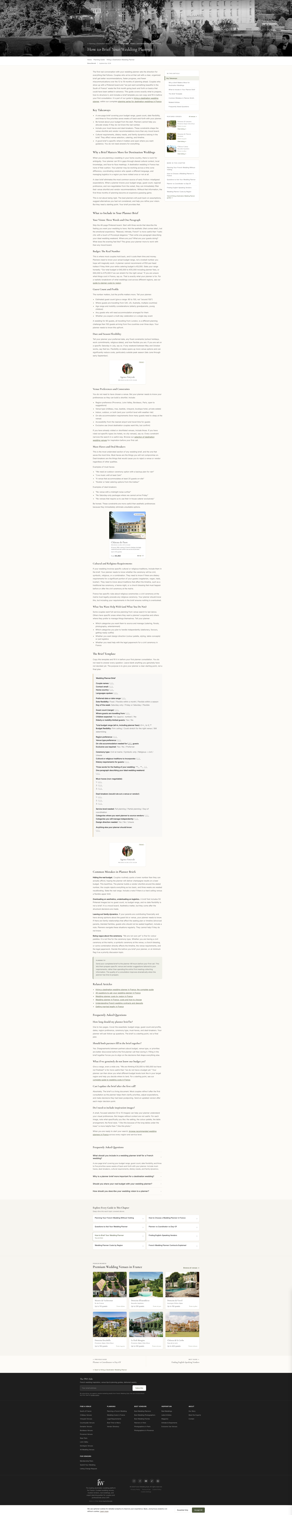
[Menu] (5, 4)
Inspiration (166, 1406)
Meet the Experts (195, 1415)
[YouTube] (146, 1481)
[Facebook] (140, 1481)
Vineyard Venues (86, 1419)
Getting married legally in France (110, 1006)
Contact (191, 1419)
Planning (111, 1406)
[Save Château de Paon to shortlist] (143, 536)
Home (89, 60)
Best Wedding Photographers (144, 1415)
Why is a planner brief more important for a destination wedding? (127, 1176)
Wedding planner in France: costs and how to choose (119, 1000)
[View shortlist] (285, 4)
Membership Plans (86, 1461)
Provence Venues (86, 1434)
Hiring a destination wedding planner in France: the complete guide (125, 989)
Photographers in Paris (142, 1426)
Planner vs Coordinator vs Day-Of (179, 183)
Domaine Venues (86, 1426)
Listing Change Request (88, 1469)
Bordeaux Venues (86, 1430)
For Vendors (85, 1456)
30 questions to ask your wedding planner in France (118, 993)
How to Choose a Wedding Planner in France (180, 175)
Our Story (192, 1411)
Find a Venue (85, 1406)
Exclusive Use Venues (169, 1426)
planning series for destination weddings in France (139, 101)
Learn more (104, 1511)
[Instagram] (134, 1481)
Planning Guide (99, 60)
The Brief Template (175, 94)
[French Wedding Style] (146, 4)
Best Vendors (140, 1406)
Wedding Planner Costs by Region (179, 192)
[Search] (280, 4)
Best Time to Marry (114, 1423)
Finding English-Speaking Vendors (179, 187)
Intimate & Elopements (169, 1423)
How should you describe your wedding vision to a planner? (127, 1191)
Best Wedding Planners (142, 1411)
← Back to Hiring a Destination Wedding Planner (110, 1370)
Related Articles (174, 102)
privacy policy (95, 1395)
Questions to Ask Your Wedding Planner (181, 179)
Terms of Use (146, 1489)
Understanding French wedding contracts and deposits (119, 1003)
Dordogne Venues (86, 1446)
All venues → (193, 116)
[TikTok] (152, 1481)
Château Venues (86, 1415)
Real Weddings (166, 1411)
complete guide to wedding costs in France (111, 1080)
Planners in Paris (140, 1423)
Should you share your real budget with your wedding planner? (127, 1184)
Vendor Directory (113, 1426)
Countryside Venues (87, 1423)
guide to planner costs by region (107, 283)
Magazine (164, 1419)
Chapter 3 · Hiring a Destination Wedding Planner (140, 44)
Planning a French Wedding (117, 1411)
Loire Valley (84, 1442)
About (191, 1406)
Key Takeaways (171, 78)
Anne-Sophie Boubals (105, 1501)
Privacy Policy (135, 1489)
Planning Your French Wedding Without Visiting (181, 168)
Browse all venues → (191, 1268)
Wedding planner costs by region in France (114, 996)
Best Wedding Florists (142, 1419)
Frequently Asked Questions (179, 106)
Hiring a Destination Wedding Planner (120, 60)
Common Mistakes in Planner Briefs (181, 98)
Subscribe (139, 1388)
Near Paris (83, 1438)
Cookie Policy (156, 1489)
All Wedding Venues (87, 1449)
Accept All (198, 1510)
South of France (85, 1411)
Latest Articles (166, 1415)
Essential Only (182, 1510)
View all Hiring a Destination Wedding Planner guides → (181, 197)
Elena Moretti (91, 63)
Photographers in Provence (144, 1430)
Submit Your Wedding (87, 1465)
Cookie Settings (146, 1492)
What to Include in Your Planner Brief (182, 89)
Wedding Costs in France (116, 1415)
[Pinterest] (158, 1481)
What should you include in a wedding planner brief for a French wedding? (127, 1156)
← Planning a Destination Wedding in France (103, 44)
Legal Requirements (114, 1419)
